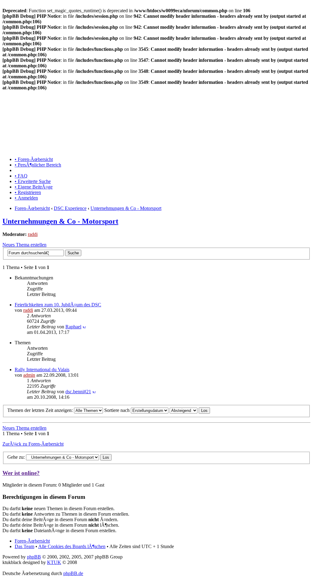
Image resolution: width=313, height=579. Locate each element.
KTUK (54, 562)
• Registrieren (28, 192)
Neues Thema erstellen (24, 244)
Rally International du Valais (42, 369)
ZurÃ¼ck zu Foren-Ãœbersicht (33, 443)
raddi (33, 234)
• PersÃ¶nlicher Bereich (38, 164)
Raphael (73, 326)
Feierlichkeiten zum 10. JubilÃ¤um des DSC (58, 304)
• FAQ (21, 175)
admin (29, 375)
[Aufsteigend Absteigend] (190, 410)
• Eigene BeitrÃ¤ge (34, 186)
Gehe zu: (16, 457)
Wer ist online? (21, 473)
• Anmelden (26, 197)
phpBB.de (73, 573)
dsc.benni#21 (78, 391)
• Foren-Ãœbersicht (34, 159)
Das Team (24, 546)
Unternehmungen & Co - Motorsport (125, 208)
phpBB (34, 556)
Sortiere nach (117, 410)
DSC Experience (70, 208)
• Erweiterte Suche (33, 181)
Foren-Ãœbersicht (32, 208)
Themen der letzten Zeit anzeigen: (40, 410)
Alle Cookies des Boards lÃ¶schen (71, 546)
